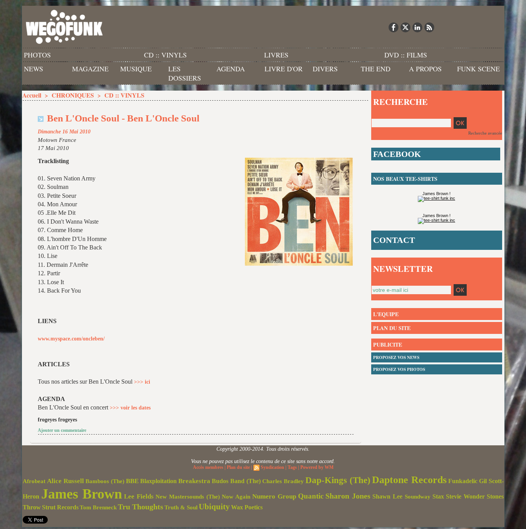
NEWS (33, 68)
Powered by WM (316, 467)
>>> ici (142, 382)
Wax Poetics (247, 507)
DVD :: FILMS (405, 54)
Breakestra (194, 481)
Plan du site (238, 467)
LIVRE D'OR (284, 68)
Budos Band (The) (236, 481)
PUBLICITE (387, 344)
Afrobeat (34, 481)
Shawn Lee (387, 496)
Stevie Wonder (465, 496)
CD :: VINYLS (165, 54)
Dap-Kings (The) (337, 480)
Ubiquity (214, 506)
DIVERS (325, 68)
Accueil (31, 95)
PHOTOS (37, 54)
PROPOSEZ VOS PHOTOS (399, 369)
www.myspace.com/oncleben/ (71, 339)
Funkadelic (462, 481)
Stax (438, 496)
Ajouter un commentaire (62, 430)
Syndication (272, 467)
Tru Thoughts (140, 506)
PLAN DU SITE (391, 328)
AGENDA (230, 68)
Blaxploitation (158, 481)
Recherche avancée (485, 133)
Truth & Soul (181, 507)
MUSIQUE (136, 68)
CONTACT (394, 240)
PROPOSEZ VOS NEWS (396, 357)
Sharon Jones (347, 496)
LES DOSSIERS (184, 73)
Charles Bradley (283, 481)
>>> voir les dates (130, 408)
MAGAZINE (90, 68)
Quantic (310, 496)
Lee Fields (139, 496)
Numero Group (274, 496)
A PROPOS (425, 68)
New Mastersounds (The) (188, 497)
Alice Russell (65, 481)
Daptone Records (409, 479)
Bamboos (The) (104, 481)
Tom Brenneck (98, 507)
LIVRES (276, 54)
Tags (292, 467)
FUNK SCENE (478, 68)
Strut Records (60, 507)
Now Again (236, 496)
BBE (132, 481)
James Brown (81, 494)
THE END (375, 68)
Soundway (418, 496)
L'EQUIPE (386, 314)
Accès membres (208, 467)
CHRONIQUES (73, 95)
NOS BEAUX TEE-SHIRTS (405, 179)
